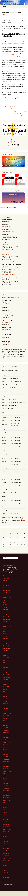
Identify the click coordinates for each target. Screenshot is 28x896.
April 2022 (5, 667)
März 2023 (5, 641)
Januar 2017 (6, 819)
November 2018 (6, 766)
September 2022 (7, 655)
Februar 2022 (6, 672)
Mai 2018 (5, 781)
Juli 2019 (5, 747)
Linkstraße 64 (5, 302)
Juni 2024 (5, 604)
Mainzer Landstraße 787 (7, 315)
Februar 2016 (6, 846)
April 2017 (5, 812)
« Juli (6, 549)
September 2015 (7, 858)
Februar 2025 (6, 585)
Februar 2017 (6, 817)
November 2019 (6, 737)
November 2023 (6, 621)
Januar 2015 (6, 877)
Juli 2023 (5, 631)
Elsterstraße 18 (5, 254)
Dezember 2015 (6, 851)
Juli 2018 (5, 776)
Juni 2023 (5, 633)
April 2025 (5, 580)
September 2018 (7, 771)
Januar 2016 (6, 848)
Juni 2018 (5, 778)
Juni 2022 (5, 662)
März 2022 (5, 670)
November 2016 (6, 824)
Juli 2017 (5, 805)
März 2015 (5, 872)
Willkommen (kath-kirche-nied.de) (11, 53)
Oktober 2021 (6, 682)
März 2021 (5, 699)
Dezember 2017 (6, 793)
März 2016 (5, 843)
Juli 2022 (5, 660)
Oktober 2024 (6, 595)
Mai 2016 (5, 838)
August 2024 (6, 600)
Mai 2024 (5, 607)
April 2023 (5, 638)
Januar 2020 (6, 732)
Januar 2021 (6, 703)
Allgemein (17, 14)
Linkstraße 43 (5, 266)
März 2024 (5, 612)
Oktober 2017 (6, 797)
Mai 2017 (5, 810)
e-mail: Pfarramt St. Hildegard (8, 231)
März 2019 (5, 756)
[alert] (14, 211)
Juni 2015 (5, 865)
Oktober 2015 (6, 855)
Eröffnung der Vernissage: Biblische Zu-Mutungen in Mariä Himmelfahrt (18, 113)
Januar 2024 (6, 616)
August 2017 (6, 802)
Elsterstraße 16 (5, 279)
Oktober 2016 (6, 826)
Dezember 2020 (6, 706)
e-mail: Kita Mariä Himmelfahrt (8, 274)
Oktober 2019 (6, 740)
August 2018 (6, 773)
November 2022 (6, 650)
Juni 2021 (5, 691)
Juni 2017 (5, 807)
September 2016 (7, 829)
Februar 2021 (6, 701)
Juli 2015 (5, 863)
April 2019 (5, 754)
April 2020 (5, 725)
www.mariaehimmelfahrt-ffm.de (10, 55)
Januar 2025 (6, 588)
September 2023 (7, 626)
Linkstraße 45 (5, 244)
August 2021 (6, 686)
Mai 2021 (5, 694)
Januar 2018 (6, 790)
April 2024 (5, 609)
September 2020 (7, 713)
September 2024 (7, 597)
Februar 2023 (6, 643)
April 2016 (5, 841)
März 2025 (5, 583)
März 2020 (5, 727)
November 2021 (6, 679)
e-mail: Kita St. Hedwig (7, 286)
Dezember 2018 (6, 764)
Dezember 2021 (6, 677)
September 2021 (7, 684)
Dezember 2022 (6, 648)
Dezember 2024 (6, 590)
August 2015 (6, 860)
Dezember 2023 (6, 619)
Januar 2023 (6, 645)
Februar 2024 (6, 614)
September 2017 (7, 800)
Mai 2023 (5, 636)
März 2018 (5, 785)
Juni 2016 (5, 836)
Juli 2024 (5, 602)
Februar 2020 (6, 730)
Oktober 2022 (6, 653)
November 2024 (6, 592)
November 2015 (6, 853)
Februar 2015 (6, 875)
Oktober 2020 (6, 711)
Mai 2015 (5, 867)
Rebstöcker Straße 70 (7, 336)
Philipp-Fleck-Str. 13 (6, 343)
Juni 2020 (5, 720)
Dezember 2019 (6, 735)
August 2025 (6, 578)
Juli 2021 (5, 689)
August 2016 (6, 831)
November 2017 (6, 795)
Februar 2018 (6, 788)
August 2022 (6, 658)
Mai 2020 (5, 723)
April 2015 (5, 870)
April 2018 (5, 783)
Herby (23, 14)
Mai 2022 (5, 665)
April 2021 (5, 696)
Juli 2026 (5, 575)
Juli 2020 (5, 718)
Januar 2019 (6, 761)
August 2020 (6, 715)
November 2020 (6, 708)
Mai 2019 (5, 752)
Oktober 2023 (6, 624)
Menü (3, 6)
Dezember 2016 (6, 822)
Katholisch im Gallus (9, 57)
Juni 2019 (5, 749)
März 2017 (5, 814)
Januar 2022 (6, 674)
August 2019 (6, 744)
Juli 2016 (5, 834)
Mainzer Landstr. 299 (6, 226)
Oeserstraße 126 (5, 322)
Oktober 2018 (6, 769)
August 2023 (6, 629)
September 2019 (7, 742)
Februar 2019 (6, 759)
